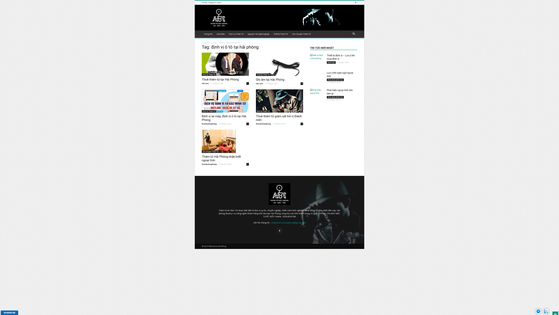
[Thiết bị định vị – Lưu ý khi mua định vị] (317, 61)
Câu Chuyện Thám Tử (301, 34)
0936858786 (9, 313)
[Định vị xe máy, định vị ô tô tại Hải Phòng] (225, 101)
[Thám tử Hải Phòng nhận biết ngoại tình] (225, 141)
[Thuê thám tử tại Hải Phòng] (225, 64)
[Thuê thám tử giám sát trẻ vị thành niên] (279, 101)
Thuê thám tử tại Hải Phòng (220, 79)
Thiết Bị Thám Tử (281, 34)
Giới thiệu (221, 34)
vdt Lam (205, 83)
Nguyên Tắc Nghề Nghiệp (258, 34)
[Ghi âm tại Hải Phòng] (279, 64)
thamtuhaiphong (209, 124)
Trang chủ (208, 34)
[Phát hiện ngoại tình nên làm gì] (317, 96)
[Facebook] (355, 3)
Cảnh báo (331, 62)
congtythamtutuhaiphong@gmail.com (288, 222)
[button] (353, 34)
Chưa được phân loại (335, 80)
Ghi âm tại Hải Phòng (270, 79)
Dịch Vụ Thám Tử (236, 34)
